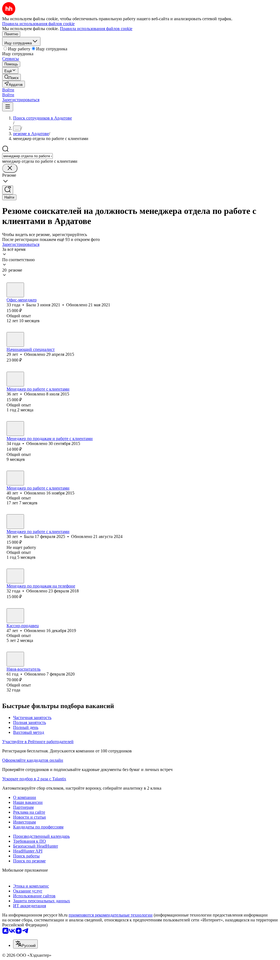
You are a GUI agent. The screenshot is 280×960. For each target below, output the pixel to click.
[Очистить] (10, 168)
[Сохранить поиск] (7, 189)
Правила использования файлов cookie (96, 28)
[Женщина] (15, 290)
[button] (8, 90)
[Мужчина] (15, 339)
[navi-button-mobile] (7, 106)
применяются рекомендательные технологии (111, 915)
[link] (11, 77)
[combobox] (27, 156)
